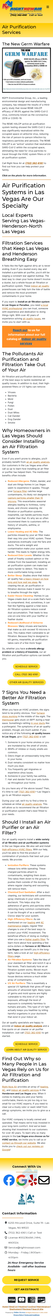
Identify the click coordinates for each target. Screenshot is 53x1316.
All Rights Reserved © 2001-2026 (36, 1312)
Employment (16, 1309)
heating (31, 922)
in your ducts (38, 723)
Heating (23, 1307)
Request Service (26, 1280)
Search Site (37, 1309)
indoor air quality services (25, 1090)
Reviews (27, 1309)
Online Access (19, 1312)
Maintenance (43, 1307)
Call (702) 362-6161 (26, 674)
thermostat (8, 719)
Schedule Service (26, 666)
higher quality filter (35, 939)
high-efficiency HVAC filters (17, 849)
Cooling (31, 1307)
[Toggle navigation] (47, 7)
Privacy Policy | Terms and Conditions (27, 1315)
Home (5, 1307)
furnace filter (20, 491)
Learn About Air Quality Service (26, 1049)
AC (3, 1090)
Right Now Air (9, 1086)
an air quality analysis (37, 462)
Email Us (13, 1307)
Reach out (20, 330)
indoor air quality (40, 285)
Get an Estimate (26, 1289)
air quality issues (32, 318)
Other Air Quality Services (27, 682)
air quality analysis (32, 804)
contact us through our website (19, 1143)
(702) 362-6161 (18, 15)
